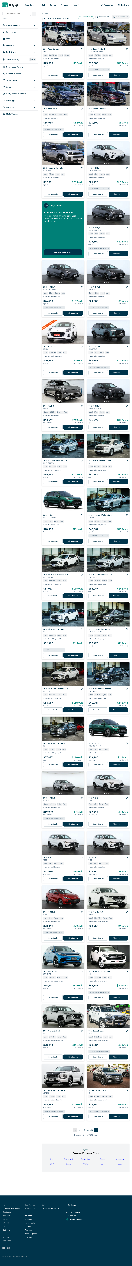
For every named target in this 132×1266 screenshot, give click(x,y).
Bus (51, 1159)
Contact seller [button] (53, 75)
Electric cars (7, 1219)
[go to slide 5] (66, 44)
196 (91, 1130)
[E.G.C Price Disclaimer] (47, 66)
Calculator (6, 1241)
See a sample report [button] (63, 252)
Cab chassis (69, 1159)
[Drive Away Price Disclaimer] (51, 422)
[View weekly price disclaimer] (82, 66)
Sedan (68, 1164)
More (75, 5)
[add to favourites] (81, 49)
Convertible (85, 1159)
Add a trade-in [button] (85, 17)
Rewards (28, 1230)
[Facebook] (3, 1248)
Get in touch (71, 1216)
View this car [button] (73, 75)
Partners (28, 1227)
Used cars (6, 1212)
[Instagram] (8, 1248)
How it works (30, 1223)
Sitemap (28, 1237)
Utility (85, 1164)
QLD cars (6, 1230)
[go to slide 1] (59, 44)
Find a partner (76, 1219)
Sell (43, 5)
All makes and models (11, 1208)
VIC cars (5, 1226)
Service (53, 5)
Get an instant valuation (51, 1208)
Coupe (102, 1159)
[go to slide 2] (61, 44)
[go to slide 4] (64, 44)
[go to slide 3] (63, 44)
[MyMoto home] (10, 4)
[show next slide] (81, 36)
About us (28, 1219)
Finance (64, 5)
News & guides (31, 1234)
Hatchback (119, 1159)
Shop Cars (29, 5)
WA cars (5, 1223)
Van (102, 1164)
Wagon (119, 1164)
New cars (6, 1216)
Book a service (31, 1208)
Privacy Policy (21, 1256)
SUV (52, 1164)
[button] (34, 14)
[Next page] (96, 1130)
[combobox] (16, 14)
